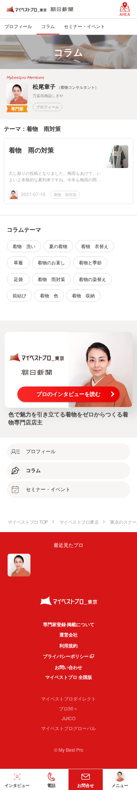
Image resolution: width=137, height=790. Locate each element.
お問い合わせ (68, 667)
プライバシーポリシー (66, 656)
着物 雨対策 (65, 194)
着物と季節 (90, 262)
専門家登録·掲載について (68, 624)
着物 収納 (83, 295)
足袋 (18, 279)
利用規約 (68, 645)
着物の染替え (92, 279)
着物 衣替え (94, 246)
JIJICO (68, 718)
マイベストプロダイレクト (68, 698)
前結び (19, 295)
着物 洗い (24, 246)
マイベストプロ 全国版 (68, 677)
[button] (51, 779)
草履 (18, 262)
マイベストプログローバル (68, 728)
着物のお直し (51, 262)
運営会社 (68, 634)
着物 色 (49, 295)
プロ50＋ (68, 708)
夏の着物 (58, 246)
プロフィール (47, 107)
